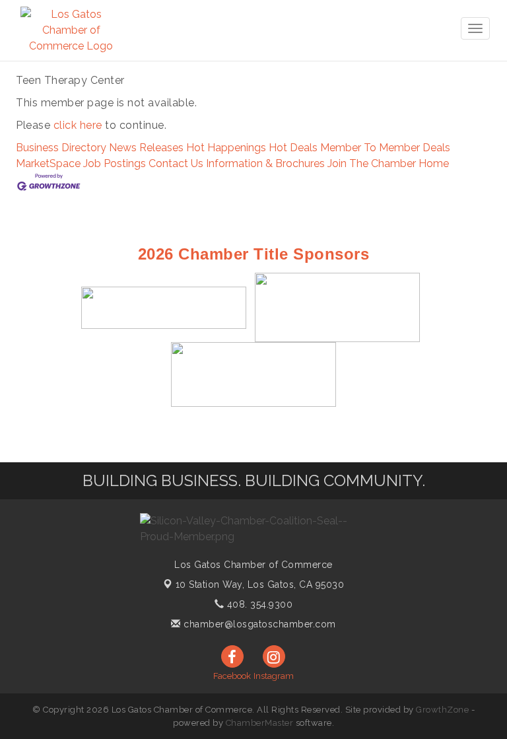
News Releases (146, 147)
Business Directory (61, 147)
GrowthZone (442, 710)
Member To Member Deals (385, 147)
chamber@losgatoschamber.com (258, 624)
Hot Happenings (226, 147)
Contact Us (176, 163)
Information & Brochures (265, 163)
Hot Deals (293, 147)
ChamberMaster (260, 723)
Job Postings (114, 163)
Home (434, 163)
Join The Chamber (371, 163)
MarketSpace (48, 163)
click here (77, 125)
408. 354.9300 (258, 604)
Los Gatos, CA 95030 (260, 584)
